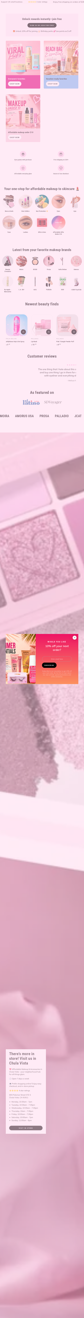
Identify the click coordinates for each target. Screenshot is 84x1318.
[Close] (74, 637)
